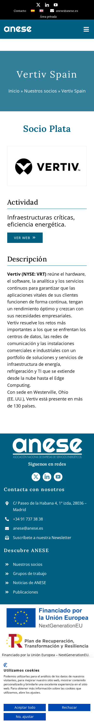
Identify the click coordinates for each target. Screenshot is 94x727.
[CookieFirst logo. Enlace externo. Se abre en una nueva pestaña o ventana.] (5, 665)
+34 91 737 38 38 (28, 519)
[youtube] (56, 5)
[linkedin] (47, 5)
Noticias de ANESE (29, 582)
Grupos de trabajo (30, 573)
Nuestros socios (40, 91)
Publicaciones (25, 592)
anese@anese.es (28, 528)
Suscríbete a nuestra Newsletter (42, 537)
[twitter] (38, 5)
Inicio (14, 91)
